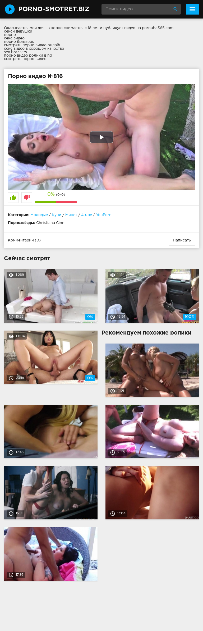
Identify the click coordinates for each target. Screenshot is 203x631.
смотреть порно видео (25, 59)
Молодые (39, 215)
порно (10, 34)
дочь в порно (50, 28)
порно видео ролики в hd (28, 55)
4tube (86, 215)
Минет (71, 215)
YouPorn (104, 215)
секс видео (14, 38)
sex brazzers (15, 52)
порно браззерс (19, 41)
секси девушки (18, 31)
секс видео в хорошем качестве (34, 48)
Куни (56, 215)
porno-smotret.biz (53, 9)
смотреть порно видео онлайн (33, 45)
